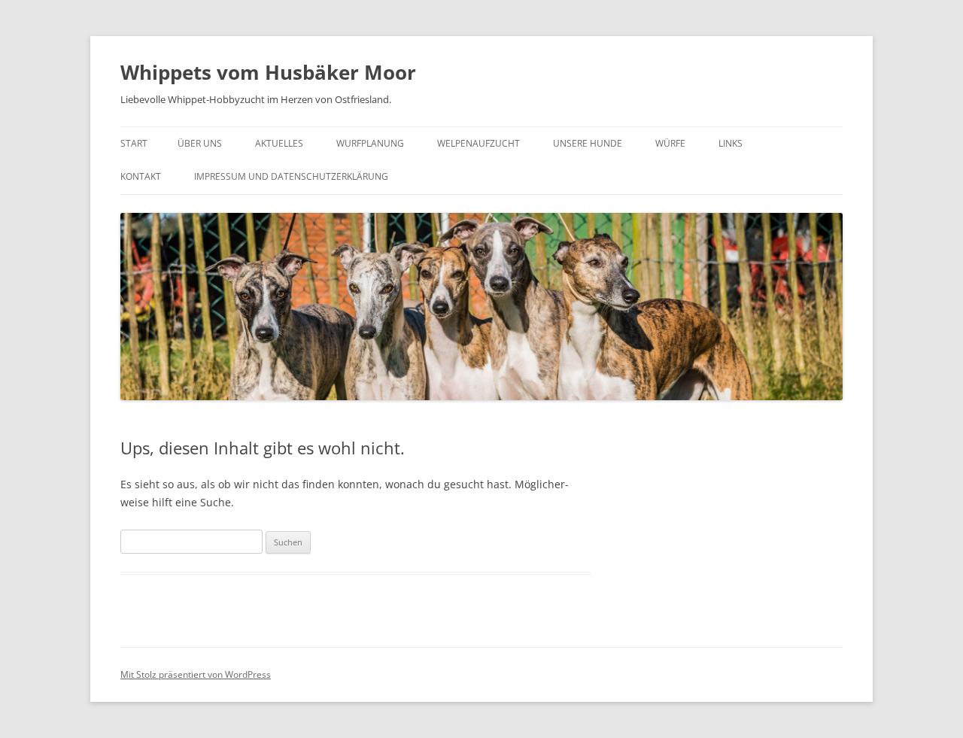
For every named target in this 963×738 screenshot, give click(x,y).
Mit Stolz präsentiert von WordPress (195, 674)
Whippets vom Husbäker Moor (268, 72)
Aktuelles (279, 143)
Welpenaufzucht (478, 143)
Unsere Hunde (587, 143)
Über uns (200, 143)
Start (133, 143)
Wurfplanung (370, 143)
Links (730, 143)
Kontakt (140, 176)
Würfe (670, 143)
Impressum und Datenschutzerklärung (291, 176)
